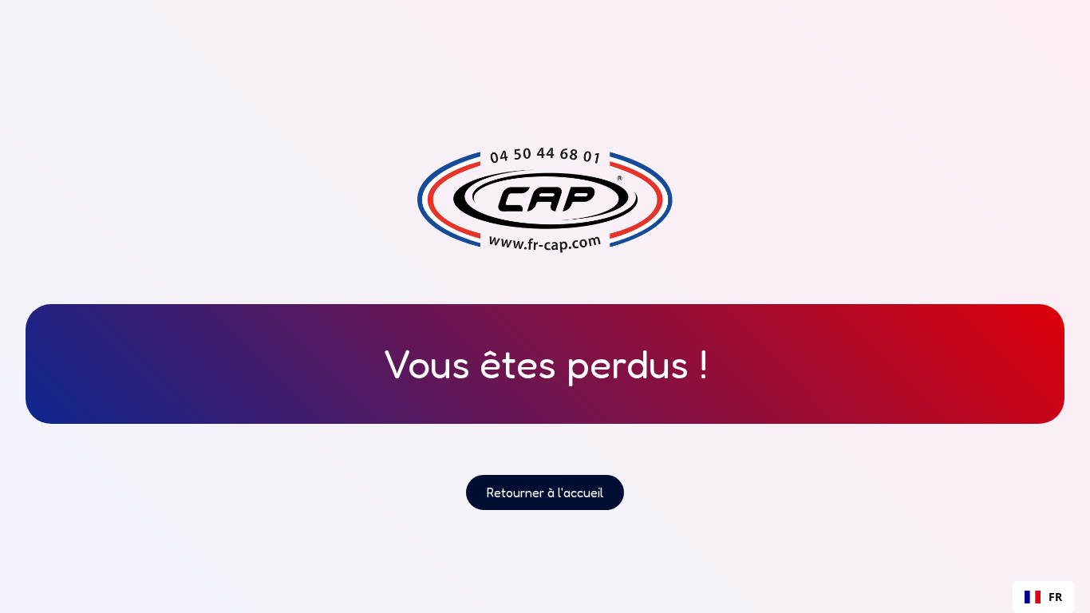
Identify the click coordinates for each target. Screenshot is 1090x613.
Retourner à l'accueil (545, 492)
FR (1055, 596)
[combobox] (1043, 597)
